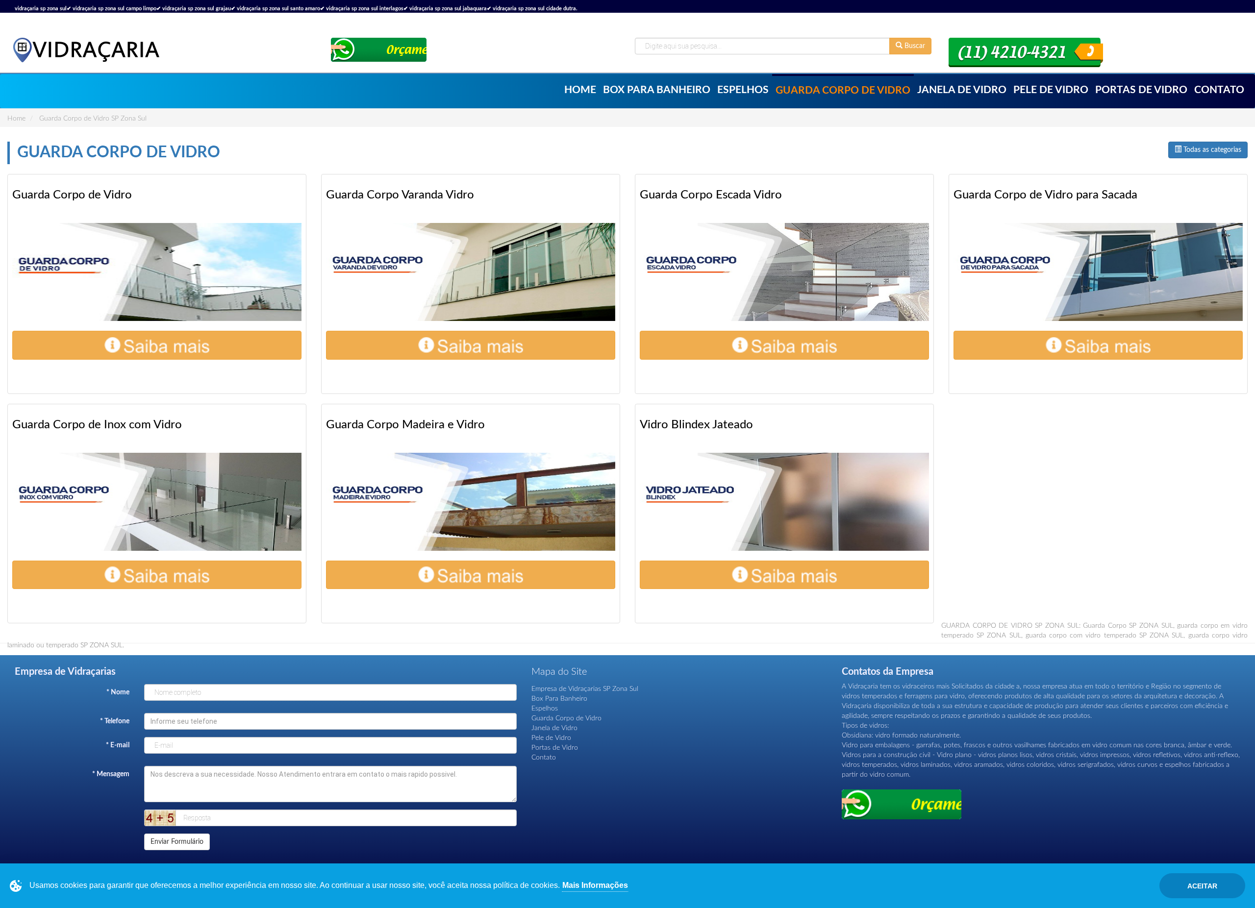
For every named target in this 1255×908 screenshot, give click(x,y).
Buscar (914, 46)
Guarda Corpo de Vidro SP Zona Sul (93, 118)
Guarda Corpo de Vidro (843, 90)
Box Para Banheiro (656, 90)
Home (580, 90)
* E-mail (117, 745)
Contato (1219, 90)
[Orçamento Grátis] (379, 49)
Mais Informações (595, 885)
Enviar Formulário (177, 841)
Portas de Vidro (1141, 90)
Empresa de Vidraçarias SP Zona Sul (584, 689)
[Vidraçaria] (85, 49)
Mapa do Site (559, 672)
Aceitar (1202, 886)
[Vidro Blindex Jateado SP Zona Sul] (784, 502)
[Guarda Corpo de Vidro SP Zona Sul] (156, 272)
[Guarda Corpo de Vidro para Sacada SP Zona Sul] (1098, 272)
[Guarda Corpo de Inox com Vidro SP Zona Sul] (156, 502)
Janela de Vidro (961, 90)
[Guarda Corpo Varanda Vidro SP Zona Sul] (470, 272)
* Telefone (114, 721)
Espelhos (743, 90)
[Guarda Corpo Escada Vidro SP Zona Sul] (784, 272)
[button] (156, 345)
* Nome (117, 692)
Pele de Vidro (1050, 90)
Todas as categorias (1211, 150)
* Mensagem (110, 774)
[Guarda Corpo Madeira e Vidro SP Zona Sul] (470, 502)
